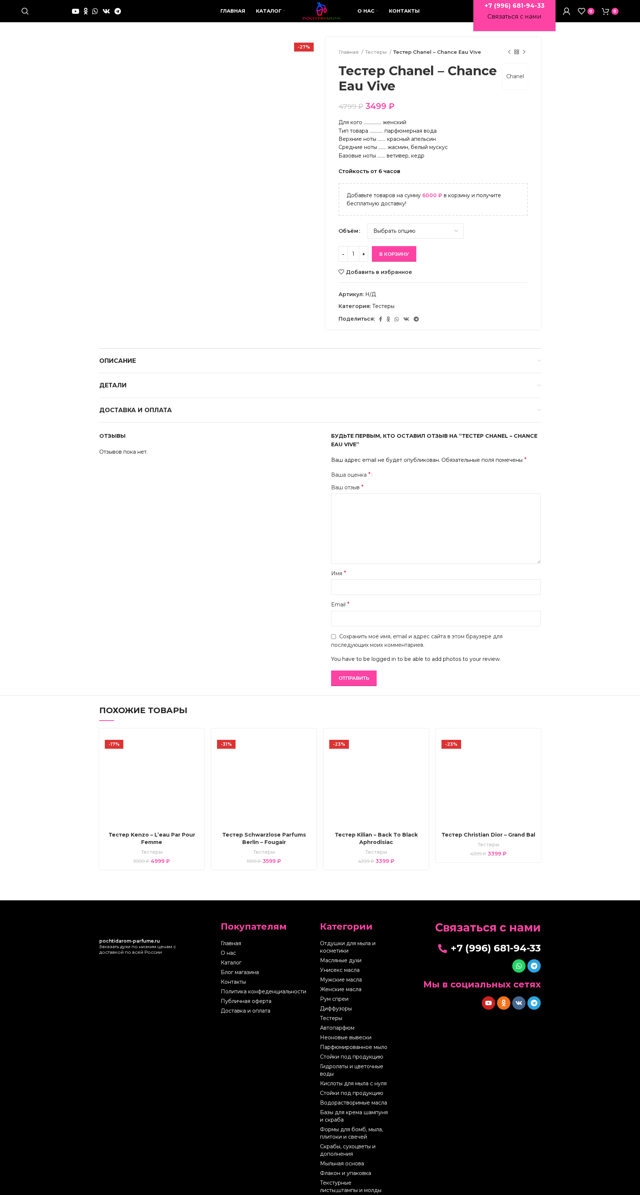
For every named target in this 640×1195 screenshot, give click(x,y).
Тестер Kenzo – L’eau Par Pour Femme (152, 838)
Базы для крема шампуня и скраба (354, 1116)
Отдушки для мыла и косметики (348, 947)
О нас (228, 953)
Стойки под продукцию (351, 1056)
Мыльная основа (342, 1163)
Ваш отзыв (347, 487)
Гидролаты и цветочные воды (351, 1070)
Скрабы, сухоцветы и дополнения (348, 1150)
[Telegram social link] (117, 11)
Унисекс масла (340, 970)
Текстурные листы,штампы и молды (350, 1186)
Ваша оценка (351, 475)
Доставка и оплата (245, 1010)
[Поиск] (25, 11)
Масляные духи (340, 960)
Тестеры (376, 52)
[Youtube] (488, 1003)
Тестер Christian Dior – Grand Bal (488, 834)
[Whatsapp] (519, 966)
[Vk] (519, 1003)
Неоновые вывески (345, 1037)
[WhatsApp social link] (95, 11)
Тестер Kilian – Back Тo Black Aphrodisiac (376, 838)
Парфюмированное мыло (353, 1047)
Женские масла (340, 989)
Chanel (515, 76)
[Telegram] (534, 966)
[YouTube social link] (75, 11)
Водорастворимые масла (353, 1102)
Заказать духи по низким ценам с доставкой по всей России (137, 946)
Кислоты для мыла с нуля (353, 1083)
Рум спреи (334, 999)
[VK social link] (106, 11)
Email (340, 604)
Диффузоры (336, 1008)
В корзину (394, 254)
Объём (348, 231)
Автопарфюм (337, 1027)
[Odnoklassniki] (503, 1003)
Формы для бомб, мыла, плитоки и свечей (351, 1133)
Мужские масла (341, 979)
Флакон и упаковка (345, 1173)
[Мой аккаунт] (566, 11)
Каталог (231, 962)
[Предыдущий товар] (509, 52)
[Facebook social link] (380, 319)
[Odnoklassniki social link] (85, 11)
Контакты (233, 982)
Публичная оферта (246, 1001)
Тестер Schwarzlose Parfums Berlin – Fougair (264, 838)
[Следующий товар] (524, 52)
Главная (349, 52)
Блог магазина (240, 972)
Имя (338, 573)
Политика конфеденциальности (263, 991)
